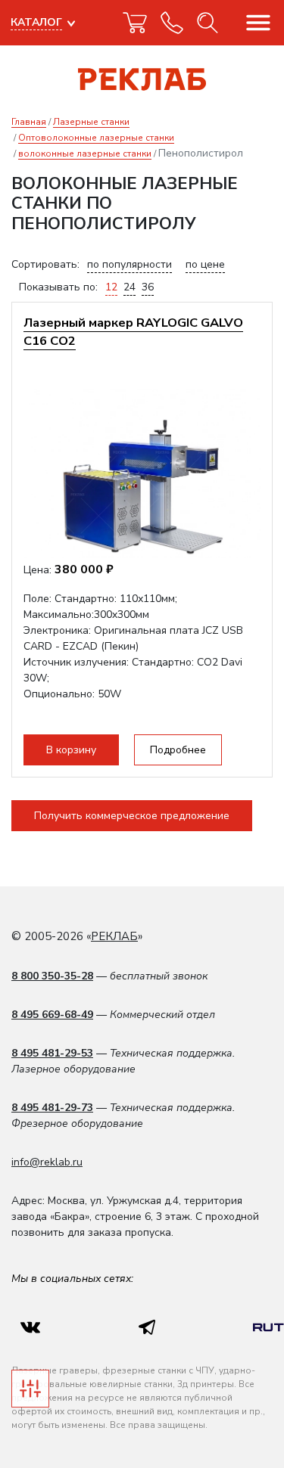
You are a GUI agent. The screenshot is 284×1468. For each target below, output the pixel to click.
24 (129, 287)
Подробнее (178, 750)
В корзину (71, 750)
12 (111, 287)
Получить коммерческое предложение (131, 815)
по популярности (129, 264)
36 (148, 287)
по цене (205, 264)
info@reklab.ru (47, 1162)
